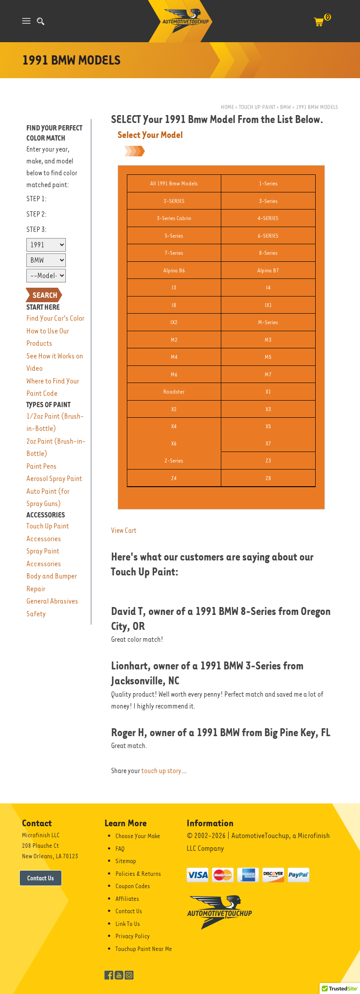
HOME (227, 107)
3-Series (268, 201)
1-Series (268, 183)
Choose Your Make (137, 835)
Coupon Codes (132, 885)
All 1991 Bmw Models (174, 183)
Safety (36, 614)
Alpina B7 (268, 270)
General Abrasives (52, 601)
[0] (319, 26)
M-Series (268, 322)
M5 (268, 357)
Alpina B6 (174, 270)
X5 (268, 426)
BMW (285, 107)
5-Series (174, 235)
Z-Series (174, 460)
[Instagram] (129, 974)
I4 (268, 287)
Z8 (268, 478)
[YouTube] (119, 974)
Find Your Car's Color (55, 318)
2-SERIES (174, 201)
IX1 (268, 305)
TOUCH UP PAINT (257, 107)
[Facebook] (108, 974)
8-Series (268, 252)
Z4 (173, 478)
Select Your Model (150, 135)
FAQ (120, 848)
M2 (174, 339)
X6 (173, 443)
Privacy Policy (132, 936)
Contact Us (40, 878)
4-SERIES (268, 218)
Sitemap (125, 860)
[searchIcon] (40, 21)
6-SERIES (268, 235)
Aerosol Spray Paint (54, 478)
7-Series (174, 252)
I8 (174, 305)
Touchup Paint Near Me (143, 948)
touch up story (161, 771)
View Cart (124, 531)
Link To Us (127, 923)
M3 (268, 339)
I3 (174, 287)
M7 (268, 374)
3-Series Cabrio (174, 218)
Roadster (173, 391)
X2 (173, 409)
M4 (174, 357)
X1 (268, 391)
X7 (268, 443)
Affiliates (127, 898)
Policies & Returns (138, 873)
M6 (174, 374)
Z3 (268, 460)
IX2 (173, 322)
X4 (173, 426)
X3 (268, 409)
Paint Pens (41, 466)
